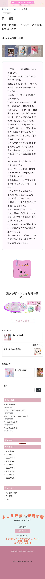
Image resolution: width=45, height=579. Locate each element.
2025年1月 (10, 474)
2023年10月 (10, 478)
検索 (5, 386)
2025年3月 (10, 468)
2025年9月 (10, 451)
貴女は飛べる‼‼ (10, 404)
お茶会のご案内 (12, 493)
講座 (7, 499)
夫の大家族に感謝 (10, 428)
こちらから (22, 531)
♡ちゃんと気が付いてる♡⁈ (14, 410)
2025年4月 (10, 464)
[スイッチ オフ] (4, 3)
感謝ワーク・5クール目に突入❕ (16, 416)
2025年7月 (10, 454)
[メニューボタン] (41, 3)
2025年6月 (10, 458)
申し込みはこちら (22, 321)
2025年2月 (10, 471)
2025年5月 (10, 461)
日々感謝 (6, 14)
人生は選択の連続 (10, 422)
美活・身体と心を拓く (25, 561)
